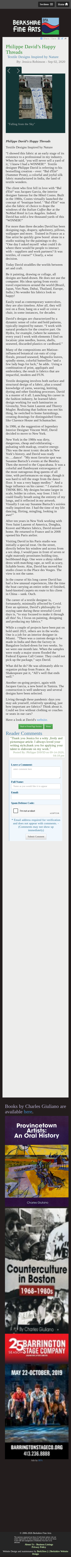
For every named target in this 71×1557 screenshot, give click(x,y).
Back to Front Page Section (31, 726)
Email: (14, 792)
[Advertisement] (35, 970)
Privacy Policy (39, 1547)
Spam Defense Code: (22, 803)
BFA (40, 1460)
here (28, 1111)
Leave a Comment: (21, 764)
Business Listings (44, 1544)
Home (61, 4)
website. (42, 719)
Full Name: (17, 781)
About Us (29, 1544)
